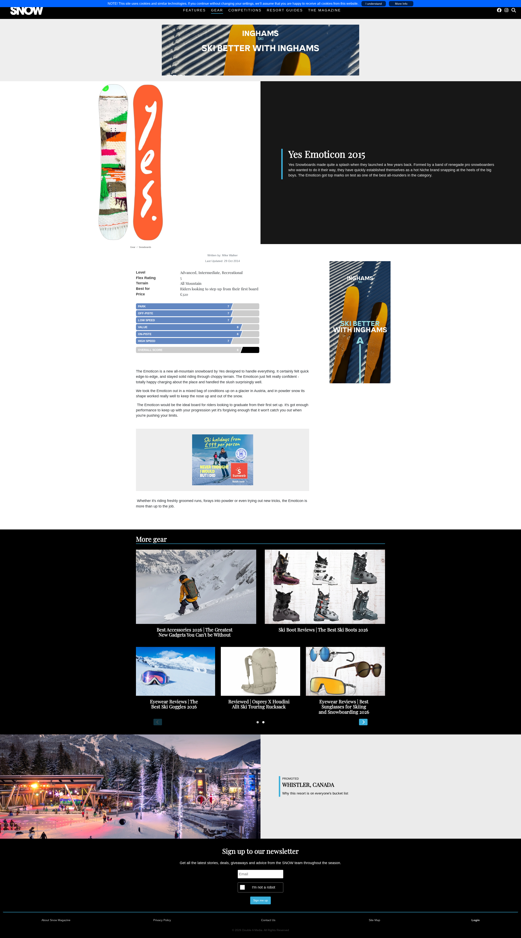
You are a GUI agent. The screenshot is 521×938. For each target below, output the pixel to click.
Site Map (374, 920)
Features (194, 10)
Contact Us (268, 920)
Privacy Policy (162, 920)
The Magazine (324, 10)
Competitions (245, 10)
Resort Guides (285, 10)
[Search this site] (513, 10)
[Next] (363, 722)
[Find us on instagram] (506, 10)
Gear (217, 10)
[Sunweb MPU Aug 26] (222, 459)
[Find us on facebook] (499, 10)
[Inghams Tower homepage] (360, 322)
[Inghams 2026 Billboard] (260, 50)
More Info (401, 3)
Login (476, 920)
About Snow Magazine (56, 920)
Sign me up (260, 900)
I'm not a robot (263, 887)
